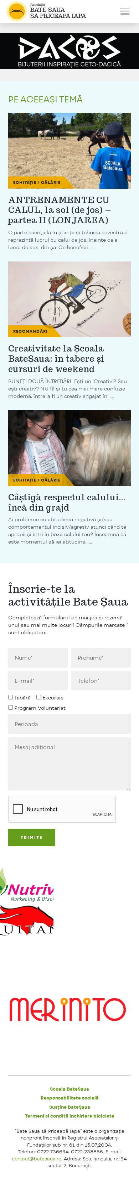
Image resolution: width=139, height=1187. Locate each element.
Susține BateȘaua (69, 1107)
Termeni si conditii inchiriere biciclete (69, 1116)
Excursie (52, 697)
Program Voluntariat (40, 707)
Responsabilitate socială (70, 1098)
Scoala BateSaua (69, 1089)
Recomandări (30, 331)
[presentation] (62, 809)
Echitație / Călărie (37, 182)
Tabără (22, 697)
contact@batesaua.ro (36, 1158)
